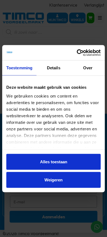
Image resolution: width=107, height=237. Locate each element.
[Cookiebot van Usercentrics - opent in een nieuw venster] (77, 52)
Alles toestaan (53, 161)
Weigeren (53, 179)
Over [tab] (87, 67)
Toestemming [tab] (19, 67)
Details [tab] (53, 67)
